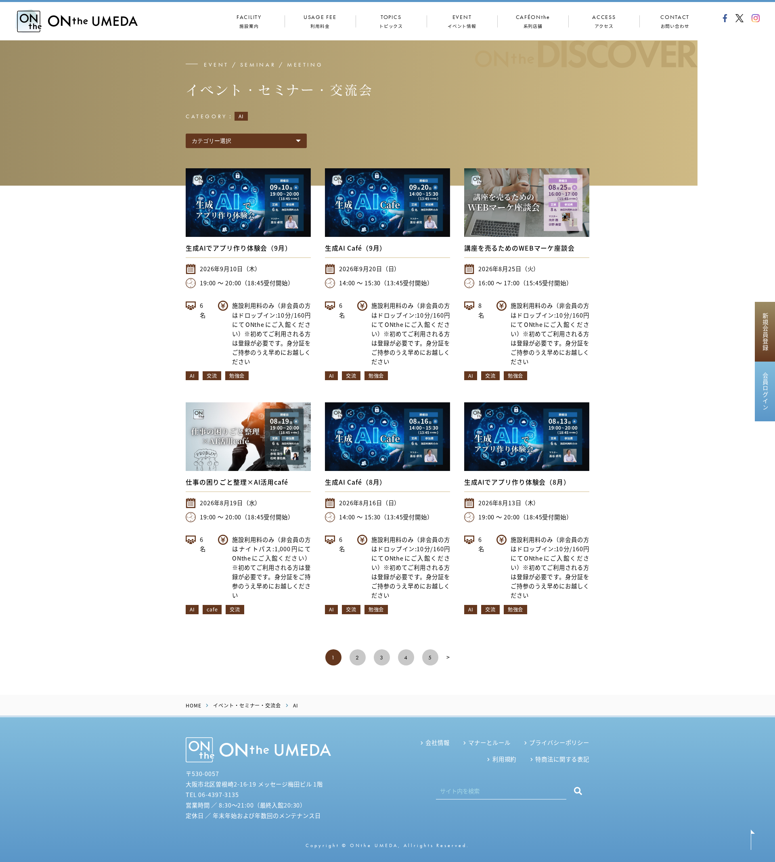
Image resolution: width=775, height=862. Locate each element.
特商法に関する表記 (562, 759)
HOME (193, 705)
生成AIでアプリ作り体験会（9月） (239, 248)
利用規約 (504, 759)
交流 (212, 375)
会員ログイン (765, 391)
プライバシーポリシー (559, 742)
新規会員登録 (765, 332)
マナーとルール (489, 742)
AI (192, 375)
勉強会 (237, 375)
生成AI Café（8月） (355, 482)
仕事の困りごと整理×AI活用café (237, 482)
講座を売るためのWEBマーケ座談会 (519, 248)
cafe (212, 609)
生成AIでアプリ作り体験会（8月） (517, 482)
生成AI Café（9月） (355, 248)
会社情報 (437, 742)
